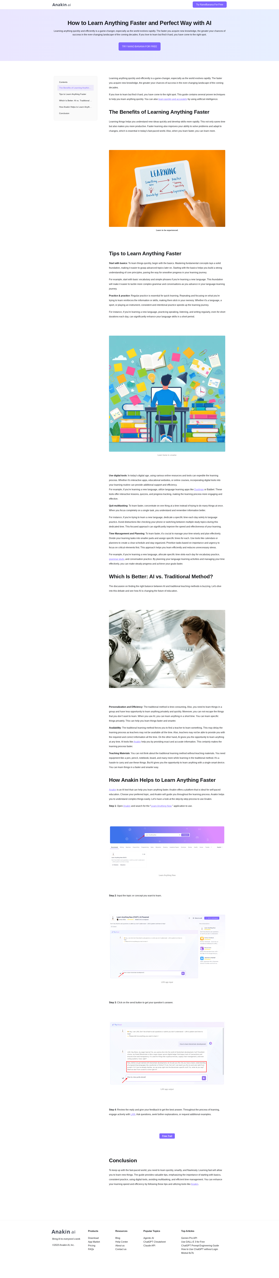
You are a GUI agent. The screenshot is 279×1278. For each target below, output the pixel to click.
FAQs (91, 1249)
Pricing (91, 1245)
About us (120, 1245)
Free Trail (167, 1136)
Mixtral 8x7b (187, 1253)
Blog (117, 1238)
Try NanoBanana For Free (209, 4)
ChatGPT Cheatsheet (154, 1242)
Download (93, 1238)
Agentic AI (148, 1238)
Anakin (137, 741)
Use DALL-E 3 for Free (193, 1242)
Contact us (120, 1249)
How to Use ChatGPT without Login (199, 1249)
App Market (94, 1242)
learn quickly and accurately (172, 99)
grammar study (116, 559)
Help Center (121, 1242)
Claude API (149, 1245)
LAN (133, 1114)
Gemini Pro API (189, 1238)
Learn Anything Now (161, 806)
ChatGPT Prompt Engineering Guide (200, 1245)
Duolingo (199, 489)
